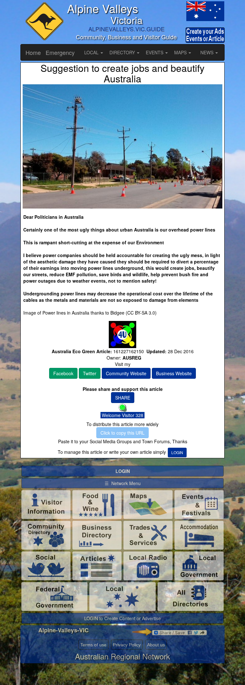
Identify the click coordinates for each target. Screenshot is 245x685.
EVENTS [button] (155, 52)
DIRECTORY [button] (122, 52)
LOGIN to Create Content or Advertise (122, 618)
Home (33, 52)
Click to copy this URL (122, 433)
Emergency (60, 52)
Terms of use (93, 644)
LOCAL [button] (92, 52)
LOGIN (177, 452)
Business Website (174, 373)
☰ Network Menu (123, 483)
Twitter (89, 373)
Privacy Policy (127, 644)
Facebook (63, 373)
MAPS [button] (181, 52)
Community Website (126, 373)
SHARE (122, 397)
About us (156, 644)
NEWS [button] (207, 52)
